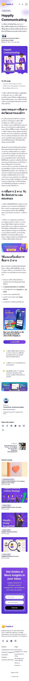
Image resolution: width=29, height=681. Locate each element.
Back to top (15, 676)
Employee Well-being (7, 659)
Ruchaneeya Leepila (7, 40)
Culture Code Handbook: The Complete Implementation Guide (13, 481)
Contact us (17, 665)
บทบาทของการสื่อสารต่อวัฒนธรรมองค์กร (12, 83)
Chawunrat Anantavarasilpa (9, 38)
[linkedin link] (7, 640)
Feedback (4, 657)
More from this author (9, 409)
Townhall (19, 289)
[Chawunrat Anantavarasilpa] (3, 35)
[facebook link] (2, 640)
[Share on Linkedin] (19, 425)
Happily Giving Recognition (9, 532)
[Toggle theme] (22, 4)
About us (17, 663)
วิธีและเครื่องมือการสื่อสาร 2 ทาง (10, 88)
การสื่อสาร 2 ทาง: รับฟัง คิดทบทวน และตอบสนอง (14, 86)
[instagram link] (11, 640)
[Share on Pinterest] (11, 425)
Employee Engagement (7, 652)
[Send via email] (23, 425)
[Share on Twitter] (2, 425)
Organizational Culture (8, 479)
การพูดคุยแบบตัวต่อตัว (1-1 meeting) (14, 286)
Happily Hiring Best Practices (10, 556)
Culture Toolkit (6, 10)
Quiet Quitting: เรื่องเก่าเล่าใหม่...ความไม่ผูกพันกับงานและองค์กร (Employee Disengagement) (10, 448)
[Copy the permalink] (2, 430)
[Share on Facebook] (7, 425)
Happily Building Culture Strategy (11, 507)
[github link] (15, 640)
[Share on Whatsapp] (15, 425)
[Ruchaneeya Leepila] (5, 35)
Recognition (4, 654)
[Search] (19, 4)
